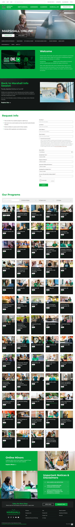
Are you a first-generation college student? (47, 174)
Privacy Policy (64, 146)
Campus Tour (44, 515)
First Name (41, 119)
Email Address (42, 129)
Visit (43, 510)
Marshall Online (10, 7)
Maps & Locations (62, 510)
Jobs (26, 515)
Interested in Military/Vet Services (45, 164)
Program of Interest (43, 159)
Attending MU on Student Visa (45, 169)
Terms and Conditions (58, 146)
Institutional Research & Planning (32, 517)
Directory (27, 510)
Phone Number (42, 134)
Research (61, 515)
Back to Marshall (49, 61)
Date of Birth (42, 150)
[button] (51, 2)
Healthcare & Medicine (63, 513)
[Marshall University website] (4, 7)
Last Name (41, 124)
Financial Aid (44, 513)
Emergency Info (28, 513)
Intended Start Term (43, 154)
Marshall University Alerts (45, 138)
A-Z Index (44, 517)
